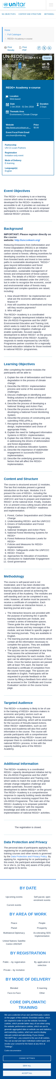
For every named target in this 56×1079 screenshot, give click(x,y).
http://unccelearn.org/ (27, 240)
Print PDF (24, 48)
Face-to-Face (14, 993)
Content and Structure (29, 14)
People (42, 923)
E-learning (42, 988)
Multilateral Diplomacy (14, 933)
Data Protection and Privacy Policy (29, 856)
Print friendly (11, 48)
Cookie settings (27, 1058)
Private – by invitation (14, 970)
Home (7, 30)
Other (42, 993)
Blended (14, 988)
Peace (14, 923)
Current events (14, 905)
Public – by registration (14, 962)
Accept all (27, 1073)
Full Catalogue (14, 34)
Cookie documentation (12, 1051)
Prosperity (42, 928)
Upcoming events (14, 897)
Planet (14, 928)
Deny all (27, 1066)
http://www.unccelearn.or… (18, 128)
